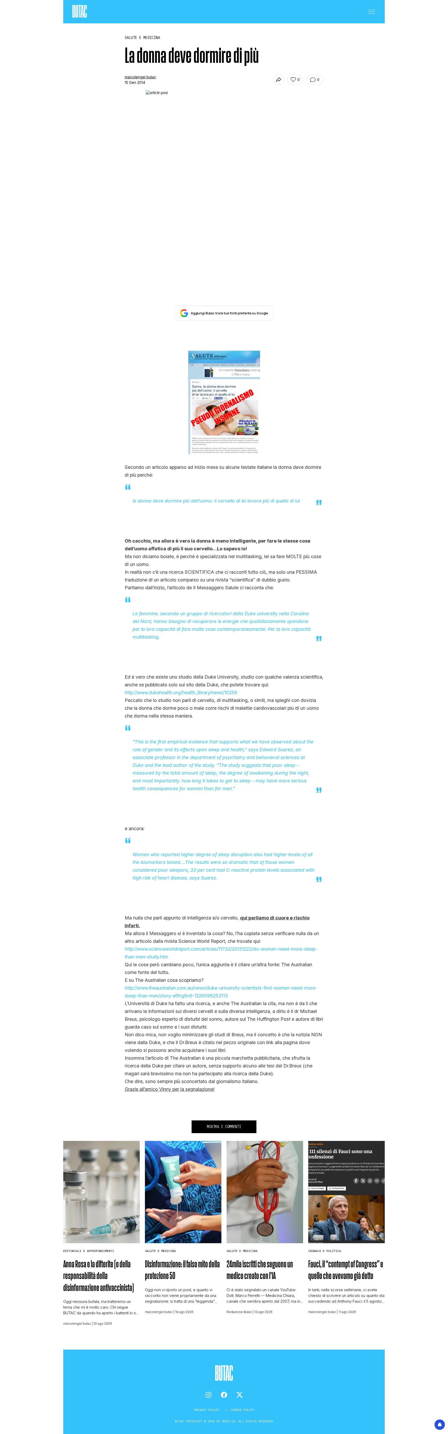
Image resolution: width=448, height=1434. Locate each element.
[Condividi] (278, 79)
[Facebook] (224, 1395)
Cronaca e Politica (324, 1251)
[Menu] (371, 11)
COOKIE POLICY (242, 1410)
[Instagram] (208, 1395)
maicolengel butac (140, 77)
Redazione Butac (239, 1312)
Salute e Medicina (160, 1251)
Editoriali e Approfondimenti (88, 1251)
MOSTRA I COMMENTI (224, 1126)
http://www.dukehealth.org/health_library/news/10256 (181, 692)
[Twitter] (239, 1395)
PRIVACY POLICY (207, 1410)
